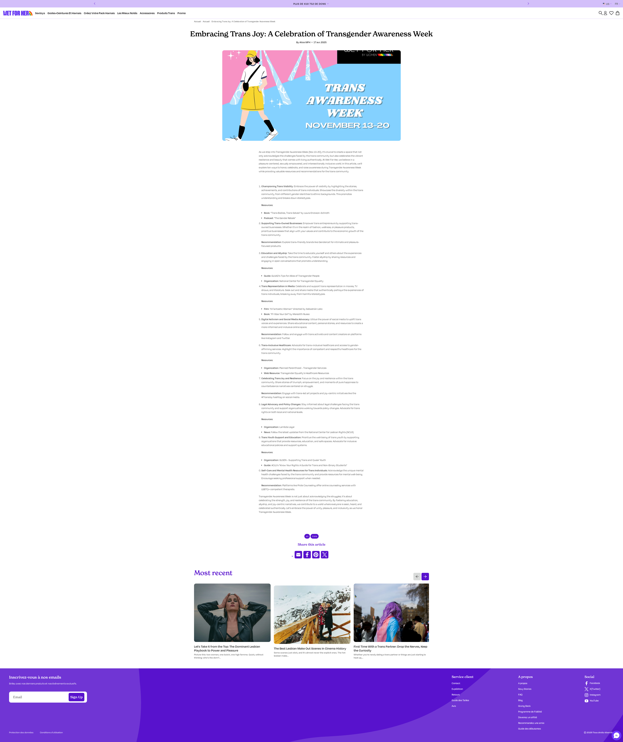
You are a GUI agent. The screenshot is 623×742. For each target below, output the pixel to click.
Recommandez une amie (531, 723)
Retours (456, 694)
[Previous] (94, 3)
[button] (616, 735)
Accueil (197, 21)
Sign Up (76, 697)
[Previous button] (417, 576)
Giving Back (524, 706)
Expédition (457, 689)
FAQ (520, 694)
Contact (456, 683)
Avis (454, 706)
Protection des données (21, 732)
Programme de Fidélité (530, 711)
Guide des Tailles (460, 700)
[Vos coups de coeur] (611, 13)
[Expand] (343, 4)
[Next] (528, 3)
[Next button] (425, 576)
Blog (520, 700)
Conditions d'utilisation (51, 732)
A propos (522, 683)
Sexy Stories (524, 689)
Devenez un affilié (527, 717)
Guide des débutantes (529, 728)
